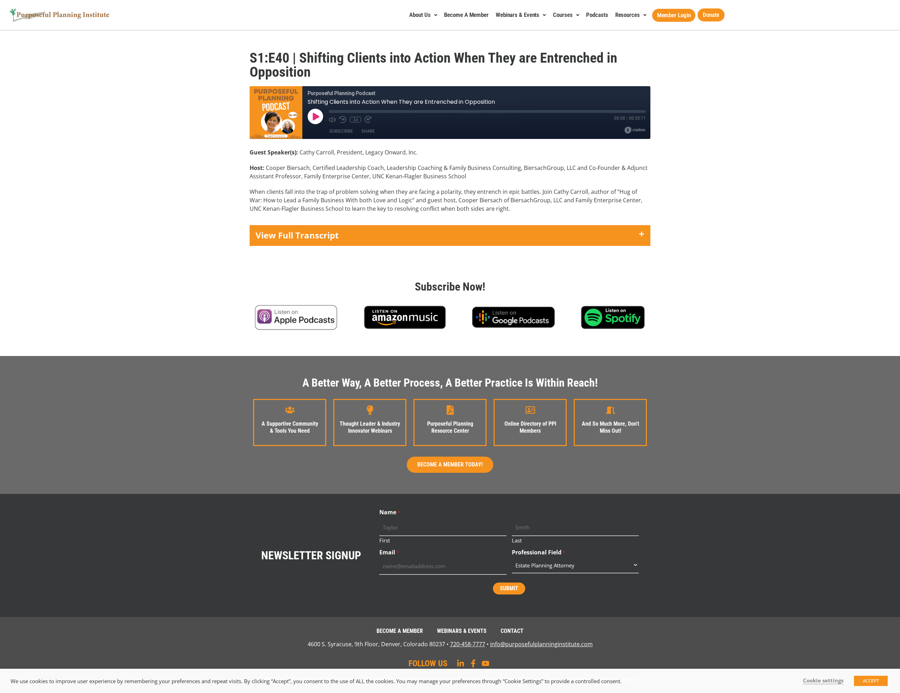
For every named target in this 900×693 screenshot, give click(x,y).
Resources (627, 14)
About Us (419, 14)
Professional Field (538, 552)
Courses (562, 14)
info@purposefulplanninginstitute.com (541, 644)
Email (389, 552)
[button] (450, 235)
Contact (512, 631)
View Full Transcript (297, 235)
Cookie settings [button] (823, 680)
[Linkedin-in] (461, 663)
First (384, 540)
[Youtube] (485, 663)
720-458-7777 (467, 644)
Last (517, 540)
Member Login (674, 15)
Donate (711, 14)
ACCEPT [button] (871, 681)
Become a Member (466, 14)
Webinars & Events (517, 14)
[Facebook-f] (473, 663)
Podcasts (597, 14)
